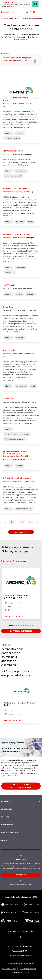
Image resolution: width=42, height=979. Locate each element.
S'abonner (21, 875)
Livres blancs (7, 825)
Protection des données (21, 972)
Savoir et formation (10, 833)
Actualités (6, 801)
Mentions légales (9, 969)
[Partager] (30, 12)
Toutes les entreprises (21, 631)
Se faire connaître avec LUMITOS (20, 946)
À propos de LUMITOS (20, 951)
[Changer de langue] (34, 12)
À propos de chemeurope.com (21, 955)
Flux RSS (5, 841)
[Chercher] (26, 12)
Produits (5, 817)
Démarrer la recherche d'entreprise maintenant (21, 786)
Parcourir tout (21, 532)
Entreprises (6, 809)
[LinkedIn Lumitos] (21, 937)
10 (32, 625)
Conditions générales (28, 969)
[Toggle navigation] (39, 12)
